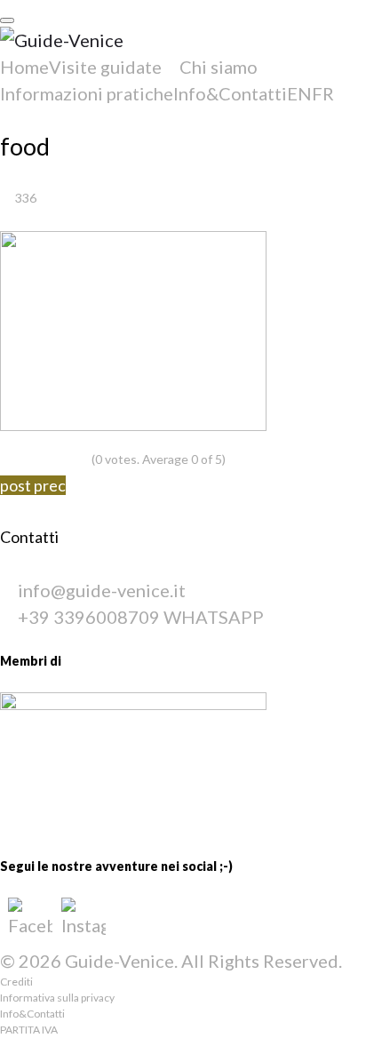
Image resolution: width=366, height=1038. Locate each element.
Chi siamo (218, 66)
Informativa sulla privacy (57, 997)
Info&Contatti (230, 93)
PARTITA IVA (29, 1029)
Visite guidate (105, 66)
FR (323, 93)
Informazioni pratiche (86, 93)
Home (24, 66)
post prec (33, 485)
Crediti (16, 981)
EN (299, 93)
